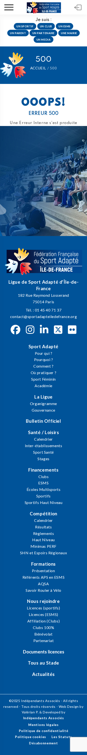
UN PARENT (18, 33)
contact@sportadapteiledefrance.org (43, 316)
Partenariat (43, 640)
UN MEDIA (43, 39)
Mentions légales (43, 725)
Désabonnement (43, 743)
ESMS (43, 483)
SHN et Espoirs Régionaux (43, 552)
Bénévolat (43, 634)
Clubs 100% (43, 627)
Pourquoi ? (43, 359)
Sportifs (43, 496)
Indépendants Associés (43, 718)
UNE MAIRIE (69, 33)
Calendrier (43, 439)
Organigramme (43, 403)
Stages (43, 458)
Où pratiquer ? (43, 372)
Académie (43, 385)
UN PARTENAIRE (43, 33)
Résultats (43, 527)
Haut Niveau (43, 539)
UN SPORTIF (25, 26)
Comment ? (43, 366)
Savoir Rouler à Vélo (43, 590)
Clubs (43, 476)
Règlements (43, 533)
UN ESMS (64, 26)
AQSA (43, 583)
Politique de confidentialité (43, 731)
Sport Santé (43, 452)
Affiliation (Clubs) (43, 621)
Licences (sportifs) (43, 608)
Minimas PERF (43, 546)
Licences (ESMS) (43, 614)
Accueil (38, 68)
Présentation (43, 570)
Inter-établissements (43, 445)
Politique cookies (30, 737)
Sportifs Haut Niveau (44, 502)
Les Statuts (61, 737)
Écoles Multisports (44, 489)
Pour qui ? (43, 353)
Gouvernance (43, 410)
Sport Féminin (43, 379)
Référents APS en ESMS (43, 577)
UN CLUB (46, 26)
